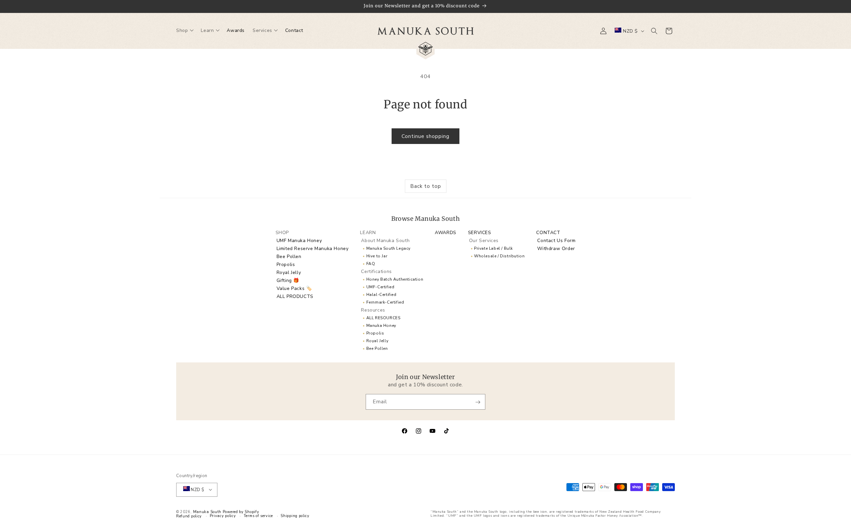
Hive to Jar (377, 255)
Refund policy (189, 516)
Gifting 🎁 (288, 280)
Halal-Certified (381, 294)
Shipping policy (295, 516)
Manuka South (207, 511)
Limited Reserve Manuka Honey (313, 248)
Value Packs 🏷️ (294, 288)
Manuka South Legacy (388, 248)
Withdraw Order (556, 248)
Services (479, 232)
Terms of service (258, 516)
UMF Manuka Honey (299, 240)
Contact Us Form (556, 240)
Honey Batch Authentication (394, 279)
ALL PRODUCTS (295, 296)
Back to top (425, 186)
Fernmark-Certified (385, 302)
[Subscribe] (477, 402)
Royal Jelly (289, 272)
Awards (445, 232)
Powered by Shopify (241, 511)
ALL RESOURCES (383, 317)
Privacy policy (223, 516)
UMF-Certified (380, 286)
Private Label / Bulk (493, 248)
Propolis (286, 264)
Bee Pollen (289, 256)
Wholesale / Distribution (499, 255)
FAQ (370, 263)
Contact (548, 232)
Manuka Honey (381, 325)
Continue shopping (425, 136)
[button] (184, 31)
